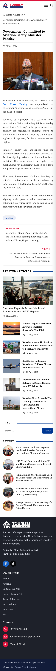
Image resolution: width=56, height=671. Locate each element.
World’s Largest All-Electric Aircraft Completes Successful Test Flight (36, 326)
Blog (5, 614)
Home (6, 578)
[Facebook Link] (6, 564)
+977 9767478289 (18, 629)
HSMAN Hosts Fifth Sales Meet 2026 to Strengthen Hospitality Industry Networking (32, 491)
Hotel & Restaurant (12, 594)
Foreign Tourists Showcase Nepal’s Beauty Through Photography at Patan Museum (34, 505)
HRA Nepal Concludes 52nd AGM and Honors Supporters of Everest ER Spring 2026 (33, 464)
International (9, 604)
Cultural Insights (11, 588)
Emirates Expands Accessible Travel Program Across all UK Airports (24, 310)
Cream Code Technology (26, 667)
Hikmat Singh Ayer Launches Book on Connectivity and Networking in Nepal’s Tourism (34, 477)
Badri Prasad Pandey (15, 104)
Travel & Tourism (11, 599)
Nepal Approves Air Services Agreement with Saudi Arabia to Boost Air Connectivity (37, 345)
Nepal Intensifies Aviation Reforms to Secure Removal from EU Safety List (36, 383)
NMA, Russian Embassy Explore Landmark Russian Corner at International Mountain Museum (32, 450)
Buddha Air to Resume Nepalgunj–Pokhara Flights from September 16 (36, 364)
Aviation (9, 218)
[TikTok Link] (13, 564)
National (7, 583)
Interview (8, 609)
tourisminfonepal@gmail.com (25, 636)
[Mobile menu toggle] (46, 5)
